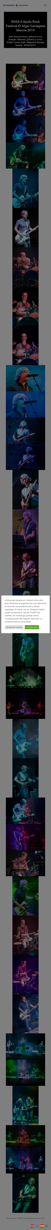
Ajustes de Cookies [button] (14, 627)
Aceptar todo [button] (31, 627)
